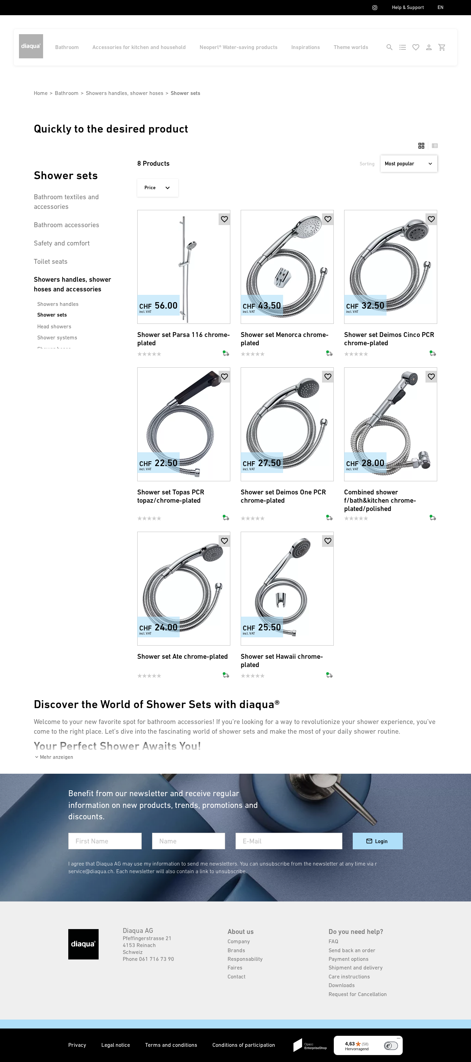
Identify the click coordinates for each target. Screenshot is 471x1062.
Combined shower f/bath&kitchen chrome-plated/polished (380, 500)
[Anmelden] (428, 47)
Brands (236, 950)
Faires (235, 967)
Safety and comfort (62, 243)
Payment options (349, 959)
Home (41, 93)
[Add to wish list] (224, 219)
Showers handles (58, 304)
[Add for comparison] (224, 312)
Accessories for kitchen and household (139, 47)
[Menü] (398, 1040)
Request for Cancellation (358, 994)
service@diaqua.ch (90, 871)
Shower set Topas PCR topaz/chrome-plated (170, 496)
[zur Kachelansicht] (421, 145)
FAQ (333, 941)
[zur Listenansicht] (433, 145)
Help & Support (408, 7)
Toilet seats (51, 261)
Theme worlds (351, 47)
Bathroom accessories (66, 225)
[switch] (391, 1046)
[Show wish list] (415, 47)
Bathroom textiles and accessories (66, 201)
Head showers (54, 326)
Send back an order (352, 950)
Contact (236, 976)
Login (381, 841)
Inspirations (305, 47)
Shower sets (52, 314)
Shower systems (57, 337)
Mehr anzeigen (56, 757)
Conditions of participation (243, 1045)
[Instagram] (374, 7)
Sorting (367, 163)
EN (440, 7)
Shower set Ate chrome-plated (182, 656)
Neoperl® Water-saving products (239, 47)
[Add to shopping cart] (224, 231)
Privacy (78, 1045)
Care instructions (349, 976)
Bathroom (67, 47)
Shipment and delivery (356, 967)
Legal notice (116, 1045)
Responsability (245, 959)
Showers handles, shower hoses (124, 93)
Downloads (342, 985)
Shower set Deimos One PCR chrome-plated (283, 496)
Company (239, 941)
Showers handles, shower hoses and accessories (72, 284)
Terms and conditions (172, 1045)
